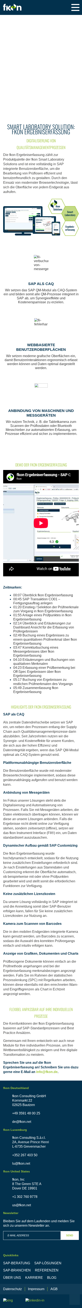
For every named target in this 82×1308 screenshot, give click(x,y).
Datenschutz (12, 1289)
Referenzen (46, 1270)
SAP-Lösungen (47, 1263)
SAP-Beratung (16, 1263)
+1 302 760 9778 (24, 1196)
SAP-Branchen (17, 1270)
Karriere (34, 1277)
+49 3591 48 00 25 (26, 1113)
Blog (51, 1277)
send (69, 1235)
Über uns (12, 1277)
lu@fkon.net (21, 1163)
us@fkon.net (21, 1205)
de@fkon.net (21, 1121)
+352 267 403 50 (24, 1155)
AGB (54, 1289)
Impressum (36, 1289)
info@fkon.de (47, 1072)
